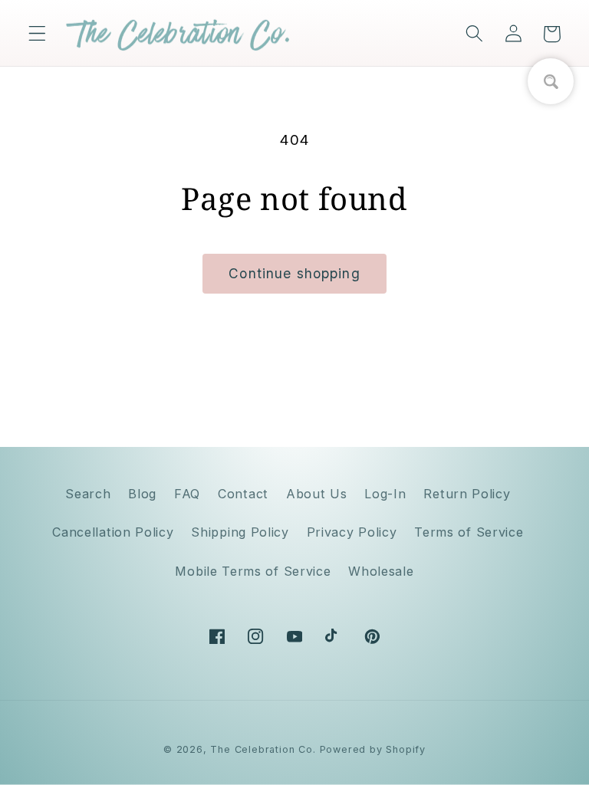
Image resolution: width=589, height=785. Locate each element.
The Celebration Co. (262, 749)
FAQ (187, 493)
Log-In (385, 493)
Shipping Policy (239, 532)
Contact (243, 493)
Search (87, 493)
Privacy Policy (352, 532)
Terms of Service (468, 532)
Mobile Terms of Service (253, 571)
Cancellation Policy (112, 532)
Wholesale (380, 571)
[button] (37, 34)
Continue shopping (294, 273)
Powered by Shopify (373, 749)
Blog (142, 493)
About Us (316, 493)
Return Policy (466, 493)
